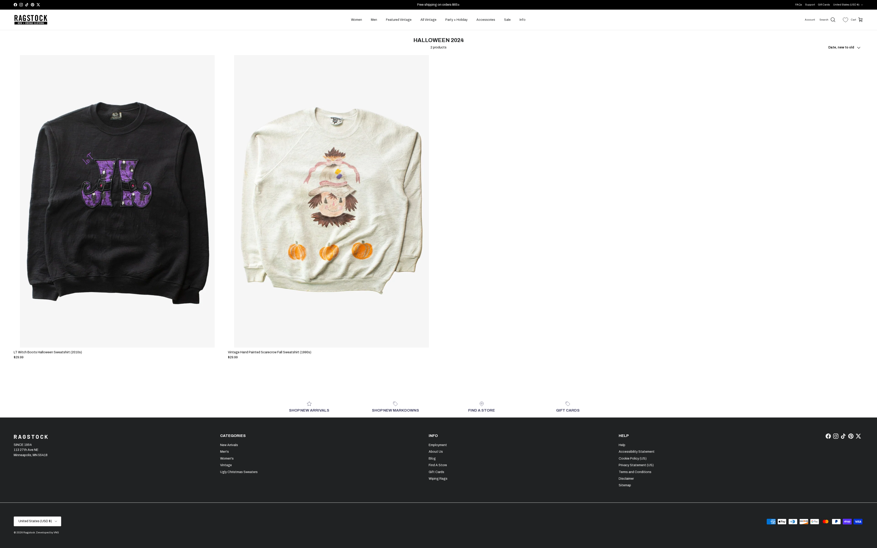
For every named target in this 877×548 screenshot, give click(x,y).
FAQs (798, 4)
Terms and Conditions (635, 472)
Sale (507, 19)
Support (810, 4)
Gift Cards (824, 4)
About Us (436, 451)
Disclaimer (626, 478)
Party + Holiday (456, 19)
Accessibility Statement (637, 451)
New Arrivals (229, 445)
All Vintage (428, 19)
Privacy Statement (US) (636, 465)
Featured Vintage (399, 19)
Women (356, 19)
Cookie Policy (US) (633, 458)
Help (622, 445)
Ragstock (29, 532)
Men (374, 19)
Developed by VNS (47, 532)
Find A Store (438, 465)
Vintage (226, 465)
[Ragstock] (31, 20)
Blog (432, 458)
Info (523, 19)
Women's (227, 458)
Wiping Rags (438, 478)
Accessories (485, 19)
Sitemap (625, 485)
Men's (224, 451)
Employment (438, 445)
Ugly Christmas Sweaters (239, 472)
